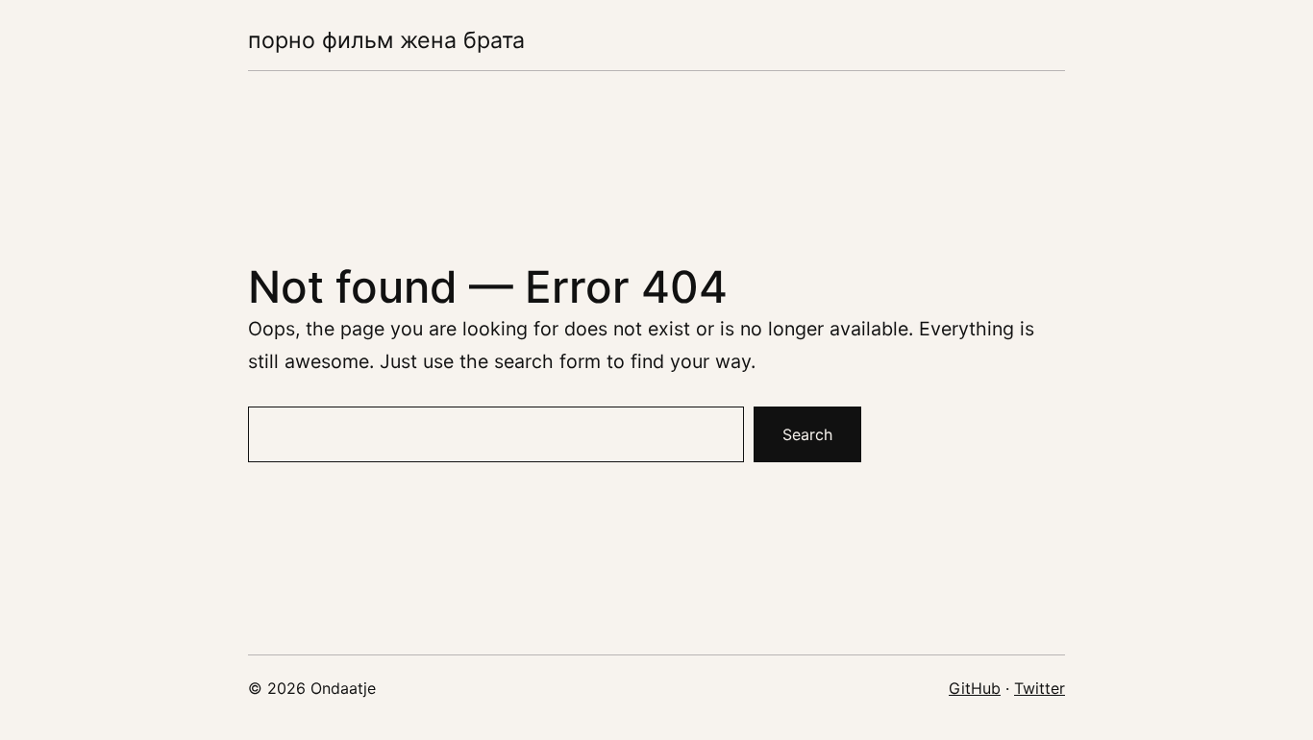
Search (807, 434)
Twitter (1039, 688)
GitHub (975, 688)
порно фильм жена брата (386, 40)
